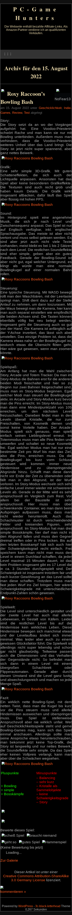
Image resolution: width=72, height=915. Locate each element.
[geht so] (9, 842)
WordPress (25, 906)
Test (27, 112)
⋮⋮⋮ (7, 54)
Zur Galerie (9, 860)
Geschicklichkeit (50, 108)
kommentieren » (13, 892)
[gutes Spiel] (29, 842)
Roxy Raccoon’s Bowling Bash (22, 98)
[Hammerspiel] (54, 842)
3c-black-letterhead (47, 906)
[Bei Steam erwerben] (2, 91)
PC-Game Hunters (36, 13)
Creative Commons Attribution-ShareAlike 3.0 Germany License (36, 878)
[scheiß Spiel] (13, 836)
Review (17, 112)
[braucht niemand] (41, 836)
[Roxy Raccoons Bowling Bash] (27, 158)
